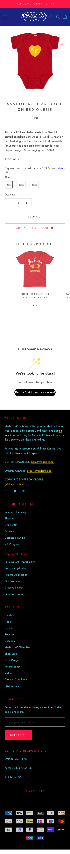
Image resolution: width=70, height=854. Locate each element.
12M (21, 185)
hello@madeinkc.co (42, 462)
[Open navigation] (5, 16)
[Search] (58, 16)
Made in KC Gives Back (18, 647)
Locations (10, 615)
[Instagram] (24, 490)
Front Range (11, 660)
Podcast (9, 634)
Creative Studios (14, 587)
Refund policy (12, 666)
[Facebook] (6, 490)
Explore (9, 628)
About (8, 622)
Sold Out (35, 216)
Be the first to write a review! (35, 392)
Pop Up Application (16, 575)
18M (34, 185)
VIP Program (12, 544)
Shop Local (11, 654)
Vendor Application (16, 568)
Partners (9, 531)
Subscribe (18, 735)
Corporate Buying (15, 538)
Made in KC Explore (27, 453)
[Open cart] (64, 17)
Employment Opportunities (20, 562)
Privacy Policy (13, 686)
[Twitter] (15, 490)
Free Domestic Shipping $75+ (35, 3)
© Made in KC (35, 791)
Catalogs (10, 641)
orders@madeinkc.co (39, 471)
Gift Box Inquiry (14, 581)
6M (8, 185)
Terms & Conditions (16, 679)
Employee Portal (14, 594)
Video (8, 673)
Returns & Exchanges (17, 512)
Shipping (10, 518)
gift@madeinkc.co (15, 484)
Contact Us (11, 525)
